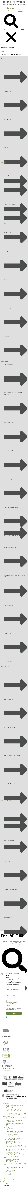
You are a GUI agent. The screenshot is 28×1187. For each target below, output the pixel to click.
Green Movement (8, 1166)
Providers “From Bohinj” (13, 1152)
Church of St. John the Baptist (14, 1123)
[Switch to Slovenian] (10, 8)
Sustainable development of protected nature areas (14, 1168)
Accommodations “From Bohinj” (15, 1149)
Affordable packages (12, 1134)
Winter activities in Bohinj (14, 1115)
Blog (4, 1164)
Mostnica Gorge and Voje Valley (15, 1120)
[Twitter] (12, 935)
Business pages (6, 800)
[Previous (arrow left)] (2, 1181)
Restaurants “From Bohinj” (14, 1142)
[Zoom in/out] (2, 1179)
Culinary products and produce (15, 1148)
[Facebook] (3, 935)
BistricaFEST (10, 1160)
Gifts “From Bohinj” (12, 1151)
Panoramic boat (11, 1124)
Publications (10, 1174)
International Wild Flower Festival (16, 1163)
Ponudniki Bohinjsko (12, 1156)
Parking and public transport (14, 1131)
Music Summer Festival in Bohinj (16, 1162)
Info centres (9, 1135)
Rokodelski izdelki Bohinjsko (14, 1153)
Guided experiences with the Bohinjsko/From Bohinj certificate (16, 1112)
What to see (4, 361)
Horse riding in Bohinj (12, 1109)
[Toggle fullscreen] (6, 1179)
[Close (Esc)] (15, 1179)
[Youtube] (21, 935)
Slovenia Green (10, 1170)
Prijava (14, 1013)
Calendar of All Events (12, 1159)
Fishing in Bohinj (11, 1108)
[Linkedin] (16, 935)
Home (2, 58)
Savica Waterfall (11, 1121)
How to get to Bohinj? (12, 1137)
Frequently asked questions (14, 1138)
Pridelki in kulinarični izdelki (15, 1155)
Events (5, 1157)
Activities (4, 162)
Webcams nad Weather (13, 1133)
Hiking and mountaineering (14, 1105)
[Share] (11, 1179)
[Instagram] (7, 935)
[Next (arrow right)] (6, 1181)
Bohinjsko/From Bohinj (10, 1139)
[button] (11, 21)
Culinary (3, 514)
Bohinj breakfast (11, 1141)
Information (5, 666)
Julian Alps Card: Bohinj (13, 1130)
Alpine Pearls (10, 1171)
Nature (8, 1126)
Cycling (8, 1106)
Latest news (9, 1128)
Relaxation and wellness (13, 1110)
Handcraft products (12, 1144)
